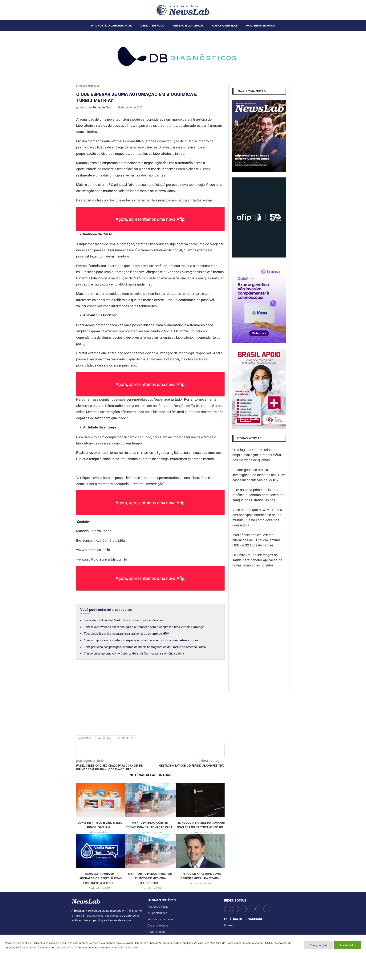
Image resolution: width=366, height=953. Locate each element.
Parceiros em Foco (260, 25)
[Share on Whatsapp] (178, 750)
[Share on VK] (172, 750)
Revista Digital (156, 932)
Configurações (318, 945)
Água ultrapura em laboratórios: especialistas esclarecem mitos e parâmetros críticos (141, 640)
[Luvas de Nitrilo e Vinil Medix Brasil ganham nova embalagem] (99, 800)
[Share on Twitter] (153, 750)
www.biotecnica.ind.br (93, 550)
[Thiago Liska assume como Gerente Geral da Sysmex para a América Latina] (201, 851)
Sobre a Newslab (225, 25)
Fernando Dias (102, 107)
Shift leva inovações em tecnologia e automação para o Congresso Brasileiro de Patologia (144, 627)
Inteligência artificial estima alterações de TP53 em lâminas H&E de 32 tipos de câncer (256, 540)
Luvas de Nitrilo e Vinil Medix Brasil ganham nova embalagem (124, 620)
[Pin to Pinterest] (159, 750)
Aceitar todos (348, 945)
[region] (183, 944)
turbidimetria (125, 738)
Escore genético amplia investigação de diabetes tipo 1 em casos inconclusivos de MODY (258, 475)
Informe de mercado (88, 86)
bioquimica (85, 738)
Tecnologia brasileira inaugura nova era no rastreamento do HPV (126, 633)
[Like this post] (139, 750)
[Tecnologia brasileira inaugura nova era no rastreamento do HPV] (201, 800)
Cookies (229, 925)
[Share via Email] (184, 750)
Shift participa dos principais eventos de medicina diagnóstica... (150, 878)
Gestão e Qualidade (188, 25)
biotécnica (104, 738)
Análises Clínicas (158, 906)
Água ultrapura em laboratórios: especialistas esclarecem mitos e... (100, 878)
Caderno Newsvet (158, 925)
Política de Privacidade (243, 919)
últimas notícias (162, 900)
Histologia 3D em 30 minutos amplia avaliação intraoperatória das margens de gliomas (256, 455)
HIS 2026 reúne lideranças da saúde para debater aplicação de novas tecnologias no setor (257, 560)
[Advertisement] (150, 701)
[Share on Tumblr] (166, 750)
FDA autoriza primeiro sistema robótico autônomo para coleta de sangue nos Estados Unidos (257, 495)
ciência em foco (152, 25)
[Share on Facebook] (147, 750)
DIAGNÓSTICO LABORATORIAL (111, 25)
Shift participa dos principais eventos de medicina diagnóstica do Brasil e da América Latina (145, 647)
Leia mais (132, 947)
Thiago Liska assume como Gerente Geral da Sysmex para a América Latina (134, 653)
